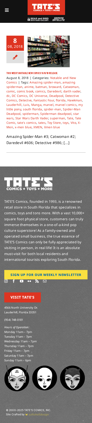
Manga (36, 105)
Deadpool (56, 96)
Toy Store (54, 123)
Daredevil (54, 91)
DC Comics (19, 96)
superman (57, 118)
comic (10, 91)
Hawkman (74, 100)
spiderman (30, 114)
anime (29, 87)
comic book (25, 91)
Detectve (25, 100)
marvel (48, 105)
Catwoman (71, 87)
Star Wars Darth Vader (31, 118)
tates (42, 123)
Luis (26, 105)
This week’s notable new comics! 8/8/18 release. (32, 72)
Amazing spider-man (45, 82)
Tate (70, 118)
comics (40, 91)
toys (66, 123)
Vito (73, 123)
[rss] (37, 281)
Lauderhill (14, 105)
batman (41, 87)
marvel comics (65, 105)
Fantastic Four (44, 100)
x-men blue (23, 127)
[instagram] (6, 281)
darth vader (71, 91)
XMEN (37, 127)
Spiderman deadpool (55, 114)
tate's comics (26, 123)
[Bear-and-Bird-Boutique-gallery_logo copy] (38, 19)
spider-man (52, 109)
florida (61, 100)
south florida (32, 109)
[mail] (44, 281)
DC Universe (38, 96)
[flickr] (29, 281)
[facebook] (13, 281)
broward (55, 87)
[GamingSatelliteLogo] (58, 19)
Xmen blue (52, 127)
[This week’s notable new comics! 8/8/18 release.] (49, 51)
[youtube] (21, 281)
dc (8, 96)
